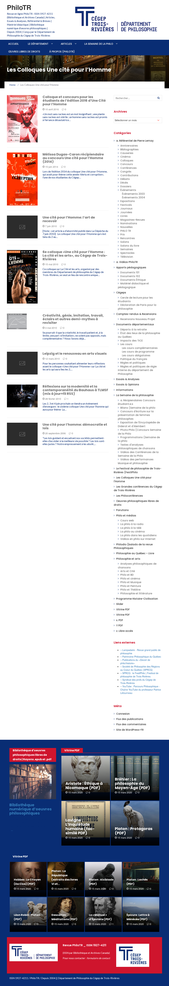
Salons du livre (129, 245)
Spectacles (127, 253)
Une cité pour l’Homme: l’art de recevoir (69, 219)
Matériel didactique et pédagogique (133, 285)
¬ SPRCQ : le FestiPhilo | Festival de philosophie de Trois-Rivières (139, 674)
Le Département (38, 44)
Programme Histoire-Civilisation (137, 598)
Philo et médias (126, 515)
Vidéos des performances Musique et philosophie (135, 461)
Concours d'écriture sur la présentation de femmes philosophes (136, 415)
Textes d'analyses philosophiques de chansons (136, 446)
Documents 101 (129, 272)
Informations (19, 140)
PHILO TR (125, 231)
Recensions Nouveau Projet (137, 319)
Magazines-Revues (132, 219)
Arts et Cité (18, 301)
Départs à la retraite (133, 329)
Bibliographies (129, 149)
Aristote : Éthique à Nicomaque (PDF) (84, 785)
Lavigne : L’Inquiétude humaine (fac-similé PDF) (80, 826)
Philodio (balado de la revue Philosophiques (133, 546)
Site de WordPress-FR (130, 729)
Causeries (126, 153)
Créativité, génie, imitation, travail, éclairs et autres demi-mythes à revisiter (73, 319)
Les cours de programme (138, 351)
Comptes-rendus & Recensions (136, 314)
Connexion (123, 713)
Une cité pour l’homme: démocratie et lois (75, 426)
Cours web (127, 520)
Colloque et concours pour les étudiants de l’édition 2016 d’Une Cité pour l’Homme (74, 100)
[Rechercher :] (138, 98)
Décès (124, 182)
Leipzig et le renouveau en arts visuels (75, 353)
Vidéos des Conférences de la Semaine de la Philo (138, 454)
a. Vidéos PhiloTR (127, 262)
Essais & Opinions (127, 384)
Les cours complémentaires (140, 348)
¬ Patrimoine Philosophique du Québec (140, 656)
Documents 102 (130, 276)
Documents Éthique (133, 280)
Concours (126, 164)
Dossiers (125, 186)
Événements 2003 (133, 194)
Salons (124, 242)
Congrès (125, 171)
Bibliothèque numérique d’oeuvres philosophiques (30, 809)
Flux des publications (129, 719)
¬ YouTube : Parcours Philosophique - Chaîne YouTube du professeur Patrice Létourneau (140, 690)
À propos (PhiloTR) (62, 51)
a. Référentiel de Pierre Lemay (135, 140)
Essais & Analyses (127, 379)
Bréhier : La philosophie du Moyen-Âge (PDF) (132, 783)
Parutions (122, 510)
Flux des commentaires (131, 724)
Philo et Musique (130, 582)
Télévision (126, 256)
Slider (119, 604)
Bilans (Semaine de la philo (137, 407)
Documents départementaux (135, 324)
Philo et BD (127, 575)
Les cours (126, 344)
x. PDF (119, 620)
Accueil (13, 44)
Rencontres (127, 238)
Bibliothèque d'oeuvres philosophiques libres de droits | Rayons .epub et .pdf (32, 754)
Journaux (126, 208)
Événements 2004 (133, 197)
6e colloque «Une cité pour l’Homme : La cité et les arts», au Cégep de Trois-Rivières (75, 255)
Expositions (127, 201)
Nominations (128, 223)
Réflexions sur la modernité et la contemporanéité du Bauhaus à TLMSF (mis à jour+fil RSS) (75, 390)
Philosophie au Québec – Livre (135, 553)
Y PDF (119, 625)
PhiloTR (19, 7)
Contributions (129, 175)
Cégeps (121, 292)
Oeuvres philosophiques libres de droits (33, 796)
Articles (66, 44)
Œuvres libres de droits (24, 51)
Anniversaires (129, 145)
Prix (122, 234)
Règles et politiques (133, 362)
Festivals (126, 205)
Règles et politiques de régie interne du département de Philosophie (137, 370)
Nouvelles (126, 227)
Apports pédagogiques (131, 267)
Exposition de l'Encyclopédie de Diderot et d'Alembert (139, 424)
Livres (124, 216)
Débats (125, 179)
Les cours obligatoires (136, 355)
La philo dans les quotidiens (138, 535)
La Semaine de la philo (98, 44)
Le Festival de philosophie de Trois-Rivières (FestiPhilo (137, 470)
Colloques (126, 160)
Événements (128, 190)
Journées (126, 212)
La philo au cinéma (132, 531)
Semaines (126, 249)
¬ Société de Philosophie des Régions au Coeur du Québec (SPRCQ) (140, 668)
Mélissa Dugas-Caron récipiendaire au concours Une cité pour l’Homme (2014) (73, 158)
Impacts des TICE (131, 340)
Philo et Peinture (130, 586)
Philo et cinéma (130, 578)
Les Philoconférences (129, 495)
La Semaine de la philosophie (135, 395)
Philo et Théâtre (130, 589)
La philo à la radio (131, 524)
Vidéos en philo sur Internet (137, 539)
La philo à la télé (130, 528)
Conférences (128, 168)
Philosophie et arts (128, 559)
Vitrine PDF (123, 609)
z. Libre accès (124, 631)
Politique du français (133, 359)
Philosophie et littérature (136, 593)
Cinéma (125, 156)
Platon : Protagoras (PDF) (133, 831)
